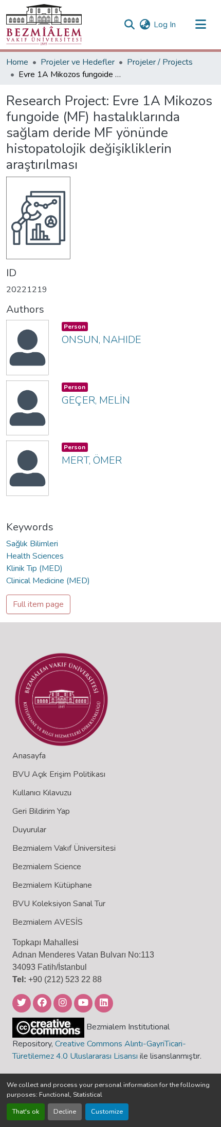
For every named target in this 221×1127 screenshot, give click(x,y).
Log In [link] (165, 24)
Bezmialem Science (46, 867)
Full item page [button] (38, 604)
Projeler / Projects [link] (160, 62)
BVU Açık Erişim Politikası (58, 774)
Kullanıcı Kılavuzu (41, 793)
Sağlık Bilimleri (32, 543)
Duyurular (29, 830)
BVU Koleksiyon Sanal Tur (58, 904)
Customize (107, 1111)
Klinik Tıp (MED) (34, 568)
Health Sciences (35, 556)
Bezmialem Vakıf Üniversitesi (64, 848)
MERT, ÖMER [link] (92, 460)
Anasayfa (29, 756)
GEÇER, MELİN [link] (96, 400)
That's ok (25, 1111)
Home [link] (17, 62)
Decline (64, 1111)
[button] (44, 24)
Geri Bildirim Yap (41, 811)
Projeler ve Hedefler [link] (78, 62)
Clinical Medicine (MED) (48, 580)
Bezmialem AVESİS (47, 922)
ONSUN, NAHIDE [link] (101, 340)
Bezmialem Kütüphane (52, 885)
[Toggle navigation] (200, 24)
